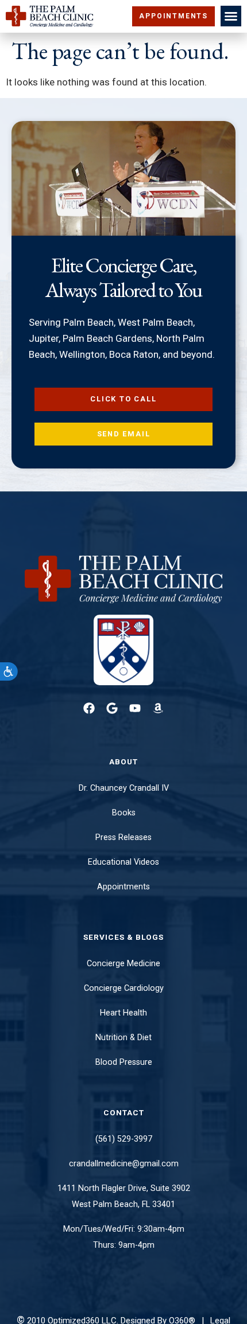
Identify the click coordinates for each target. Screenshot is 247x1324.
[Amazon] (157, 708)
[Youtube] (135, 708)
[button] (231, 16)
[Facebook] (89, 708)
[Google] (112, 708)
